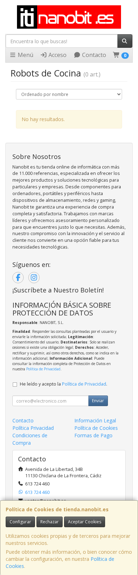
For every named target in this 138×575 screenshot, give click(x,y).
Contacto (93, 55)
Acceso (57, 55)
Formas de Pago (93, 435)
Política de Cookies (96, 428)
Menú (24, 55)
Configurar (20, 522)
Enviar (98, 401)
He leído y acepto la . (63, 384)
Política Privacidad (33, 428)
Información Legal (95, 420)
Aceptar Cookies (84, 522)
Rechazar (49, 522)
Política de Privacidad (43, 368)
